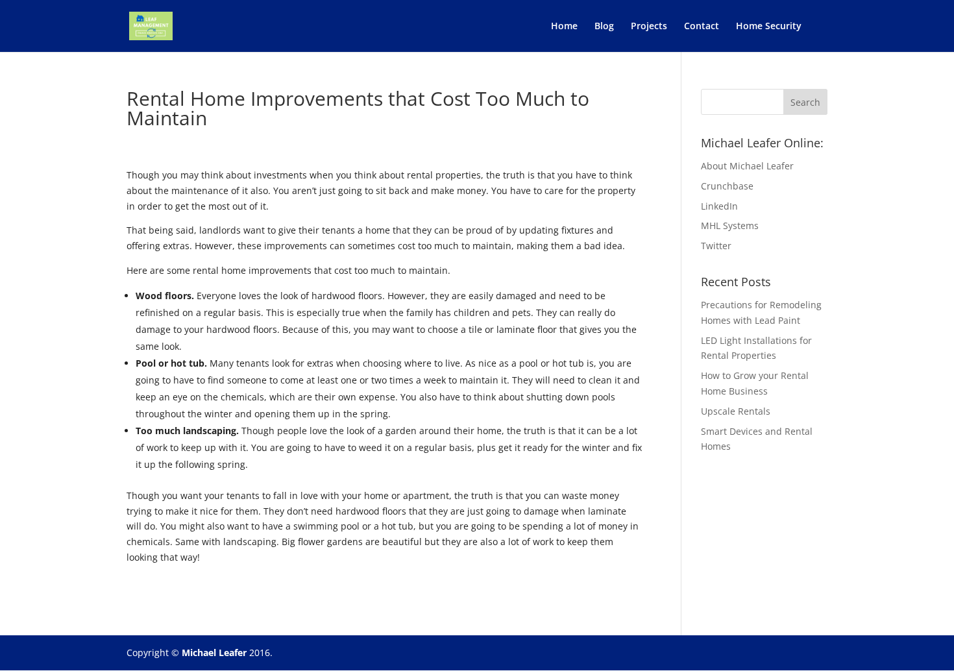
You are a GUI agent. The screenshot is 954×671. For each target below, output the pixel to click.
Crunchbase (727, 186)
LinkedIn (719, 206)
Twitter (716, 245)
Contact (701, 26)
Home (564, 26)
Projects (649, 26)
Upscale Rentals (735, 411)
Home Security (768, 26)
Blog (604, 26)
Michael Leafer (214, 652)
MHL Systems (730, 225)
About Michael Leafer (747, 166)
